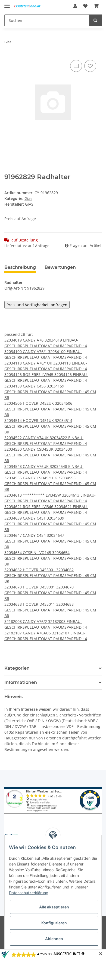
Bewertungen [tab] (60, 267)
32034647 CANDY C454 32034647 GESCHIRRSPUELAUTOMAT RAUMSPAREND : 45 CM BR (50, 541)
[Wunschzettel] (85, 6)
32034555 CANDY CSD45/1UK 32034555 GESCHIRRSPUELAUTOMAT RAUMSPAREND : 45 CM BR (50, 483)
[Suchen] (95, 20)
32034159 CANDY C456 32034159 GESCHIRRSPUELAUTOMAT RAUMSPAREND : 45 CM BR (50, 391)
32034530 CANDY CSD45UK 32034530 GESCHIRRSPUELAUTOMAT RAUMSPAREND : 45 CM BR (50, 455)
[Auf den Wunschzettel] (90, 66)
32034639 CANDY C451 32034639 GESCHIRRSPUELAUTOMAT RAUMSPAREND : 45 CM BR (50, 523)
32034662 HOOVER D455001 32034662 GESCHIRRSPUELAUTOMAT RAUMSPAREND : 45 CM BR (50, 575)
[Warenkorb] (96, 6)
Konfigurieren (54, 922)
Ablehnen (54, 938)
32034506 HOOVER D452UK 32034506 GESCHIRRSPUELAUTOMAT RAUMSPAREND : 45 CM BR (50, 409)
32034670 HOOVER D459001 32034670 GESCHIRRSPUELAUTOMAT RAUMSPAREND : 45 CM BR (50, 592)
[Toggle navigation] (7, 3)
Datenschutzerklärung (28, 892)
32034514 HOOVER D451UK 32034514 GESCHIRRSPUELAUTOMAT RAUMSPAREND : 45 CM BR (50, 426)
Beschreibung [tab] (20, 267)
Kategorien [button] (17, 668)
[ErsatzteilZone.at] (30, 6)
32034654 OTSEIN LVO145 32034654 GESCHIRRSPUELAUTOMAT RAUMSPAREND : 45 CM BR (50, 558)
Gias (28, 198)
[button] (75, 6)
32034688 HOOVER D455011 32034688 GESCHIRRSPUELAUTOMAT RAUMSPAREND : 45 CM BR (50, 610)
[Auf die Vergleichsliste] (76, 66)
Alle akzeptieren (54, 907)
